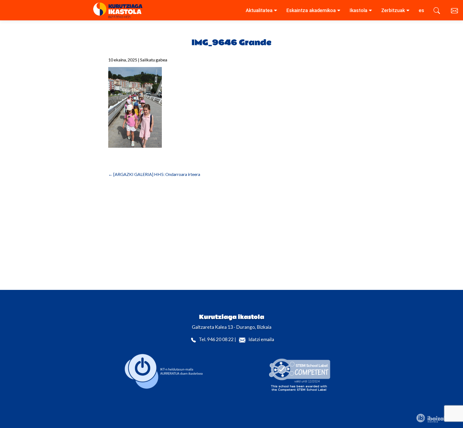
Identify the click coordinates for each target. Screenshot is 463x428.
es (421, 10)
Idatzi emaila (261, 339)
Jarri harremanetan (455, 11)
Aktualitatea (259, 10)
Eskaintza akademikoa (311, 10)
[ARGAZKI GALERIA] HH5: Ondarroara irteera (154, 174)
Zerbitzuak (393, 10)
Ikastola (358, 10)
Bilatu (438, 11)
